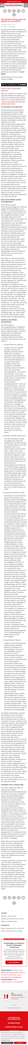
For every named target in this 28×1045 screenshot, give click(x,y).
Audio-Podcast (11, 916)
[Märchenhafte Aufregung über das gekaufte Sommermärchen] (23, 12)
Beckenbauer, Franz (11, 928)
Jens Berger (12, 26)
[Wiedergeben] (3, 84)
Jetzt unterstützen (14, 962)
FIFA (22, 928)
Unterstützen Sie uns (14, 1)
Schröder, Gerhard (11, 931)
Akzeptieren (20, 1042)
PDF (9, 11)
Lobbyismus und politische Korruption (12, 919)
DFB (19, 928)
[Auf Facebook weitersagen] (14, 12)
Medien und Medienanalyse (9, 921)
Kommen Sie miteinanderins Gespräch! (18, 998)
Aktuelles (3, 916)
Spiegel (20, 931)
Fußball (3, 931)
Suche (26, 5)
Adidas (3, 928)
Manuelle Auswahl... (6, 1040)
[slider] (24, 84)
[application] (14, 84)
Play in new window (13, 88)
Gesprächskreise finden (14, 1008)
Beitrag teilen (5, 11)
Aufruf (14, 1005)
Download (4, 90)
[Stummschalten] (20, 84)
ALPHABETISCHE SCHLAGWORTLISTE (14, 1018)
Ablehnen (7, 1042)
